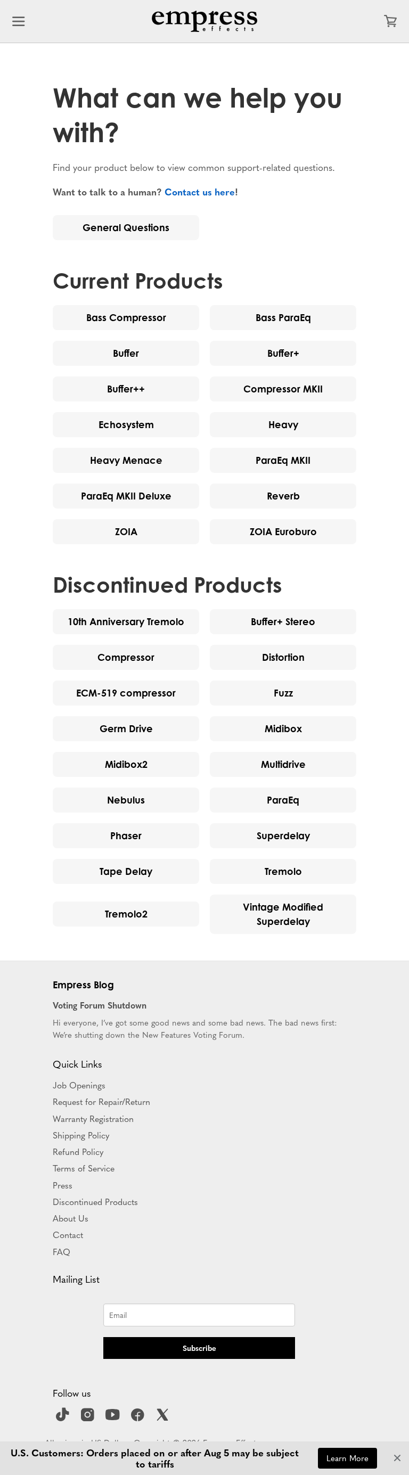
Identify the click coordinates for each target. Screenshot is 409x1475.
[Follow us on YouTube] (114, 1418)
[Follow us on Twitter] (164, 1418)
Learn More (347, 1457)
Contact (68, 1234)
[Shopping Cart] (390, 21)
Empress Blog (83, 984)
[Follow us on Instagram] (89, 1418)
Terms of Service (83, 1168)
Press (62, 1185)
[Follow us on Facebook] (139, 1418)
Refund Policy (78, 1151)
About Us (70, 1218)
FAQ (61, 1251)
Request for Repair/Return (101, 1101)
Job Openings (79, 1085)
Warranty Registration (93, 1118)
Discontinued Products (95, 1201)
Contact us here (200, 191)
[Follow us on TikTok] (64, 1418)
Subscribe (199, 1347)
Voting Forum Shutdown (99, 1005)
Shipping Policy (81, 1135)
